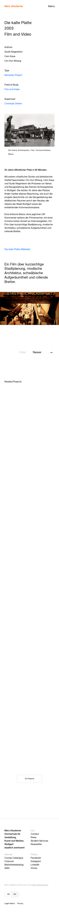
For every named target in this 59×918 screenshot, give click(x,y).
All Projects (29, 779)
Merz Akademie (13, 6)
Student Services (39, 841)
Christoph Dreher (13, 104)
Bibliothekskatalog (13, 865)
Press (33, 837)
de (8, 894)
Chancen (9, 861)
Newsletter (36, 844)
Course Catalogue (13, 858)
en (15, 894)
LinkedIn (35, 865)
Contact (35, 834)
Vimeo (34, 868)
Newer (37, 352)
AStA (6, 868)
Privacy (20, 903)
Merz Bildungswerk (40, 885)
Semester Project (13, 75)
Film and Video (12, 89)
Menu (51, 6)
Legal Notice (9, 903)
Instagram (36, 861)
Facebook (36, 858)
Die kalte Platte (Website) (17, 249)
